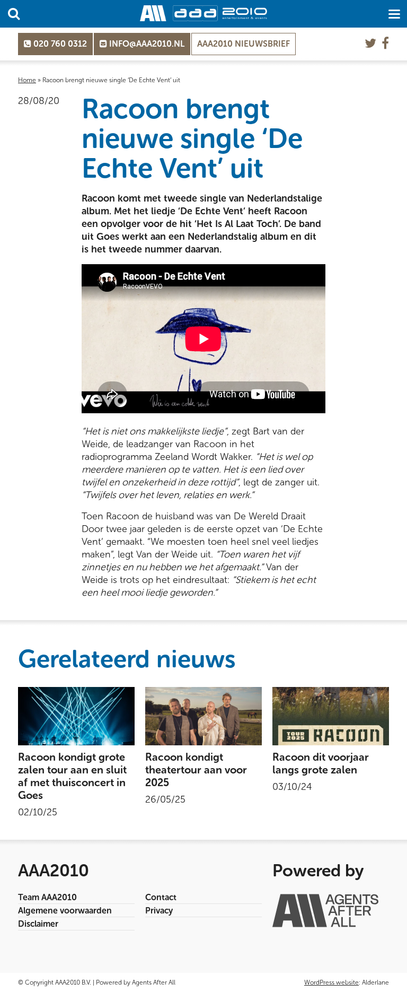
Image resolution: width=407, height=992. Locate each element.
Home (27, 80)
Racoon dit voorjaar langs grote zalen (320, 763)
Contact (160, 897)
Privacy (159, 911)
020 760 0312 (59, 44)
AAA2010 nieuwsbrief (243, 44)
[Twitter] (370, 43)
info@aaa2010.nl (145, 44)
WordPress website (331, 982)
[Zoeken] (14, 14)
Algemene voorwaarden (65, 911)
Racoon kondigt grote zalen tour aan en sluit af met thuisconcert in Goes (72, 776)
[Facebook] (385, 43)
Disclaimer (38, 924)
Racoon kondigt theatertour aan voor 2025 (196, 770)
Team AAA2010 (47, 897)
